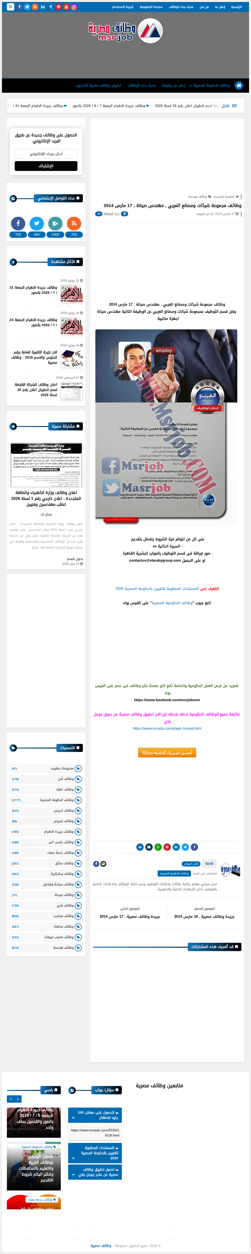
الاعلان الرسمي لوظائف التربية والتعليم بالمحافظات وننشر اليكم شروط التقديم (36, 1134)
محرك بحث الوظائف (181, 7)
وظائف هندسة (197, 196)
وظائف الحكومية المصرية (172, 602)
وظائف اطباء (43, 789)
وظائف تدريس (43, 810)
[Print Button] (140, 847)
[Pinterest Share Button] (176, 847)
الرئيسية (236, 7)
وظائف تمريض (43, 821)
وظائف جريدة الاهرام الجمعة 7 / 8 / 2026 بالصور (134, 106)
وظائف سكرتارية (43, 874)
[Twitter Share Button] (185, 847)
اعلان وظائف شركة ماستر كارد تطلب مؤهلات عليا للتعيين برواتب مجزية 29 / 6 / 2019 (35, 1187)
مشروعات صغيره (43, 768)
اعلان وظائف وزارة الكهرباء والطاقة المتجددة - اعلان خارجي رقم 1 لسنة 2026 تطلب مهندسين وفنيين (46, 498)
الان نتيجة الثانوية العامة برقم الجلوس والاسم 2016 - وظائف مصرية (34, 357)
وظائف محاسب (43, 916)
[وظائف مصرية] (125, 31)
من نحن (204, 7)
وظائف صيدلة (43, 895)
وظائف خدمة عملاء (43, 853)
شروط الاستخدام (123, 7)
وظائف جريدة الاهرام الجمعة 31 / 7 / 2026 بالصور (51, 106)
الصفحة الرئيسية (224, 196)
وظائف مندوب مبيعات (43, 937)
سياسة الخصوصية (151, 7)
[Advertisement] (125, 61)
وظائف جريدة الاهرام (43, 831)
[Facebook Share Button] (194, 847)
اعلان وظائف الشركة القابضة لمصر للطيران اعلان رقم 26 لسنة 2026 (36, 389)
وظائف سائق (43, 863)
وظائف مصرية (100, 1245)
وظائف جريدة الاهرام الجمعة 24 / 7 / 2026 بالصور (33, 322)
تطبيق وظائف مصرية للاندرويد (98, 85)
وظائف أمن (43, 779)
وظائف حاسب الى (43, 842)
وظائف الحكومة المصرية (212, 85)
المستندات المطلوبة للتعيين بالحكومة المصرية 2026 (157, 588)
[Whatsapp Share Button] (158, 847)
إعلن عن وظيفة (173, 85)
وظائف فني (43, 905)
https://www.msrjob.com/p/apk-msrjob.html (167, 728)
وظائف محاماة (43, 926)
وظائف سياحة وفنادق (43, 884)
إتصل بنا (220, 7)
